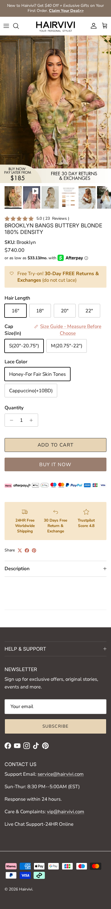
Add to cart (56, 445)
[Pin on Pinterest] (34, 550)
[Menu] (6, 26)
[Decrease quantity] (10, 420)
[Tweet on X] (20, 550)
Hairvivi (25, 889)
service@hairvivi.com (61, 774)
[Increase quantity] (33, 420)
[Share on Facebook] (27, 550)
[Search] (19, 26)
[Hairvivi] (55, 26)
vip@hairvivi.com (65, 811)
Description (17, 568)
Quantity (14, 407)
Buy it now (55, 464)
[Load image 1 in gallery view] (55, 109)
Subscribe (55, 726)
